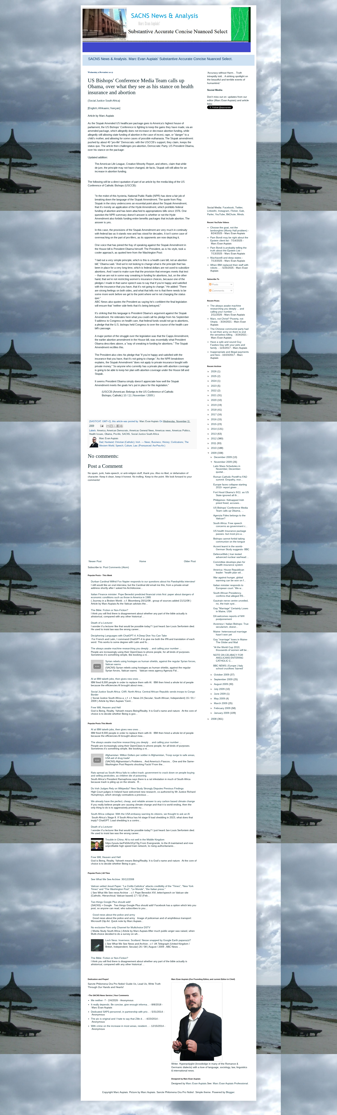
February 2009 (222, 708)
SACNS (126, 434)
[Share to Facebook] (118, 426)
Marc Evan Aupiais (196, 1083)
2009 (214, 452)
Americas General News (141, 430)
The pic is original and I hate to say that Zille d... (117, 1018)
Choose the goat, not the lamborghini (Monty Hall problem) (228, 229)
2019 (214, 405)
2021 (214, 395)
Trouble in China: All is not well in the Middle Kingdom (134, 839)
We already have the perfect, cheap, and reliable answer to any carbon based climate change (143, 801)
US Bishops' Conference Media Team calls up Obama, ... (230, 509)
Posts (214, 284)
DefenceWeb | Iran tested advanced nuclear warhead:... (231, 555)
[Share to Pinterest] (121, 426)
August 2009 (221, 684)
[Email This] (108, 426)
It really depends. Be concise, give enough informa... (120, 1004)
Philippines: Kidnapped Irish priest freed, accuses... (228, 501)
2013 (214, 433)
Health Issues (96, 434)
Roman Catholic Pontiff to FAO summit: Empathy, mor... (230, 478)
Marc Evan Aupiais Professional (230, 1083)
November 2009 (223, 461)
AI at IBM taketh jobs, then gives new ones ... (116, 678)
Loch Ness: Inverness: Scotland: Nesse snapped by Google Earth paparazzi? (148, 940)
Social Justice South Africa (104, 100)
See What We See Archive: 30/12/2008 (112, 879)
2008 (214, 718)
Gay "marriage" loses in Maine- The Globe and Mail (230, 641)
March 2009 (221, 703)
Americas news (163, 430)
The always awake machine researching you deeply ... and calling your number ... (136, 648)
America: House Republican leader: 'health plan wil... (228, 571)
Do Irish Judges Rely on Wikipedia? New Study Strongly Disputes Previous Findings (137, 788)
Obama (108, 434)
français (115, 108)
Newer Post (95, 561)
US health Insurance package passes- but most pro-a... (229, 532)
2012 (214, 438)
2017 (214, 414)
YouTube (220, 214)
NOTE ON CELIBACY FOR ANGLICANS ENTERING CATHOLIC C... (228, 658)
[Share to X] (114, 426)
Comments (217, 290)
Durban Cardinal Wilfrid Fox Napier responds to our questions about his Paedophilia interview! (143, 581)
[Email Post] (101, 426)
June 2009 (220, 693)
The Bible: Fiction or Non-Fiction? (109, 610)
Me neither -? (98, 1000)
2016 (214, 419)
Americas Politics (181, 430)
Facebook (228, 207)
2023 (214, 385)
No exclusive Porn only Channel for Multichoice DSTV (120, 927)
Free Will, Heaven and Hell (106, 707)
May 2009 (220, 698)
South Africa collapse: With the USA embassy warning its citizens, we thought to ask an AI (140, 813)
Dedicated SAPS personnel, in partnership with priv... (120, 1011)
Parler (210, 214)
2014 (214, 428)
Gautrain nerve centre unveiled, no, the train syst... (230, 602)
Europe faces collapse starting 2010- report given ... (230, 486)
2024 (214, 380)
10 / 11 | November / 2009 (138, 395)
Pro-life (117, 434)
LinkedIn (212, 210)
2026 (214, 371)
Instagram (223, 210)
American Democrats (117, 430)
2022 (214, 390)
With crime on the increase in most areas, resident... (120, 1026)
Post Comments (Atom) (116, 567)
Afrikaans (103, 108)
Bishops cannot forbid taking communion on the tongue (229, 540)
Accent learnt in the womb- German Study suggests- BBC (231, 548)
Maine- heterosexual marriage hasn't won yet (230, 633)
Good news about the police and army (114, 914)
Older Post (190, 561)
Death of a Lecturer (102, 622)
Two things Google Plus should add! (111, 902)
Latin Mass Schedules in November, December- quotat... (227, 469)
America (101, 430)
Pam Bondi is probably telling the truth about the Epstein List (228, 249)
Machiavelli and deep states (225, 257)
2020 (214, 400)
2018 (214, 409)
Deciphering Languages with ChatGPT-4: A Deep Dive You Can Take (129, 635)
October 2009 (222, 674)
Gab (241, 210)
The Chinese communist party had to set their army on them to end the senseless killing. (229, 331)
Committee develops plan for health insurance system (229, 563)
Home (142, 561)
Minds (240, 214)
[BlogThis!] (111, 426)
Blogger (230, 1092)
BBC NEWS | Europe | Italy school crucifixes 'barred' (228, 667)
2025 (214, 376)
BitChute (231, 214)
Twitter (238, 207)
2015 (214, 424)
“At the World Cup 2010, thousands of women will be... (231, 649)
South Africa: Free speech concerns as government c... (230, 525)
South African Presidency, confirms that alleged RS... (229, 594)
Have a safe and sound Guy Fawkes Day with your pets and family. (227, 344)
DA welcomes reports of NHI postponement (229, 617)
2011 (214, 443)
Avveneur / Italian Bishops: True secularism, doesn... (231, 625)
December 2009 (223, 457)
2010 (214, 448)
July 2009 (219, 689)
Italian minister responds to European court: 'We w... (228, 587)
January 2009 (222, 712)
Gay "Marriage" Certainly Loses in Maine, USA (230, 610)
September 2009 (223, 679)
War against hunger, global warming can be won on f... (229, 579)
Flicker (234, 210)
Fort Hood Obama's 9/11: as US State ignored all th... (231, 494)
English (92, 108)
